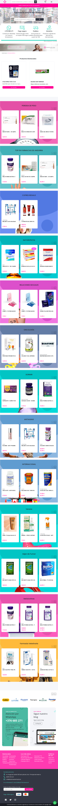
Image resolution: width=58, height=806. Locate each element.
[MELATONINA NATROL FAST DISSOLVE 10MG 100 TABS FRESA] (10, 165)
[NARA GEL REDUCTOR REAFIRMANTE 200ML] (48, 120)
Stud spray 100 (25, 756)
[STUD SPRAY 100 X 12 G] (14, 71)
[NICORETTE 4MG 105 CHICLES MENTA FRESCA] (10, 568)
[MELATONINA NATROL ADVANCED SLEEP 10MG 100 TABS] (48, 389)
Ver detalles (14, 87)
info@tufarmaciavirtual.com (13, 779)
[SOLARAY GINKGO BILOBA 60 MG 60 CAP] (48, 434)
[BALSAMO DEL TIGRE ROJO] (29, 479)
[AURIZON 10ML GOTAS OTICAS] (48, 658)
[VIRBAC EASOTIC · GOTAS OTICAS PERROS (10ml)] (29, 658)
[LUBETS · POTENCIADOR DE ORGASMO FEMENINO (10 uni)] (10, 300)
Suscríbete (29, 789)
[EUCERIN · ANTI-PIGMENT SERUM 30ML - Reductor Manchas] (10, 434)
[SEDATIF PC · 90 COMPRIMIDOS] (10, 255)
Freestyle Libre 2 (25, 761)
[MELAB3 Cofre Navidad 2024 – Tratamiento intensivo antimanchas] (10, 210)
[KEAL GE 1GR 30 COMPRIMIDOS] (29, 165)
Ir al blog (37, 723)
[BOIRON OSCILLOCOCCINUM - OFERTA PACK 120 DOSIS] (29, 255)
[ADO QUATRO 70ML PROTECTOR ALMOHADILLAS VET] (10, 658)
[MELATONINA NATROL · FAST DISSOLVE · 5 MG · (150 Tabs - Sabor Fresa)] (29, 613)
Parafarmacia (12, 764)
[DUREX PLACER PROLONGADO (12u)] (48, 300)
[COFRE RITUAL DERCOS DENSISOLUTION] (29, 210)
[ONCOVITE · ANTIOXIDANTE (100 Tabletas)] (10, 479)
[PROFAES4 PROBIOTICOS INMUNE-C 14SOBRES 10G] (10, 344)
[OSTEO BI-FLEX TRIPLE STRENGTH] (48, 479)
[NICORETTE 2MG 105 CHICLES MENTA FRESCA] (29, 568)
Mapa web (51, 757)
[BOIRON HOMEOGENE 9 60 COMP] (48, 255)
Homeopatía (12, 756)
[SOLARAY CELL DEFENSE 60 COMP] (29, 344)
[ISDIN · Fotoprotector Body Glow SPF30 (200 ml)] (10, 524)
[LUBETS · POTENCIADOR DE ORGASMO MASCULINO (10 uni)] (29, 300)
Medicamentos (13, 763)
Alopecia (4, 761)
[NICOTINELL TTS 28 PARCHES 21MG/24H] (48, 568)
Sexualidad (5, 756)
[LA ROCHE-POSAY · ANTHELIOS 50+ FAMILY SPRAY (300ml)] (48, 524)
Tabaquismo (5, 763)
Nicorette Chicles (38, 761)
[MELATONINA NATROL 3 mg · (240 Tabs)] (48, 613)
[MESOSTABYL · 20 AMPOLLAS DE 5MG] (10, 120)
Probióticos (12, 758)
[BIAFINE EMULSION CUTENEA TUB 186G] (48, 344)
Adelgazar (5, 758)
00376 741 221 (10, 777)
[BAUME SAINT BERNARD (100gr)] (42, 71)
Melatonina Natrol (39, 758)
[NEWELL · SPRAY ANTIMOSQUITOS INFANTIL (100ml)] (29, 524)
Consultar (9, 734)
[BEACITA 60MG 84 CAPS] (29, 120)
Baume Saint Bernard (26, 758)
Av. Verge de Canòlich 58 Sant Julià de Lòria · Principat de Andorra (23, 774)
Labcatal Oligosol (25, 759)
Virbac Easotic (38, 759)
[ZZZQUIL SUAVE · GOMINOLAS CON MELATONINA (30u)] (29, 389)
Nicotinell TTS (38, 756)
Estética (4, 759)
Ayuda (50, 763)
